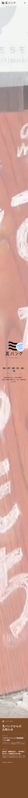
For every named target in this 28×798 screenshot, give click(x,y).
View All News (6, 762)
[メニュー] (24, 2)
